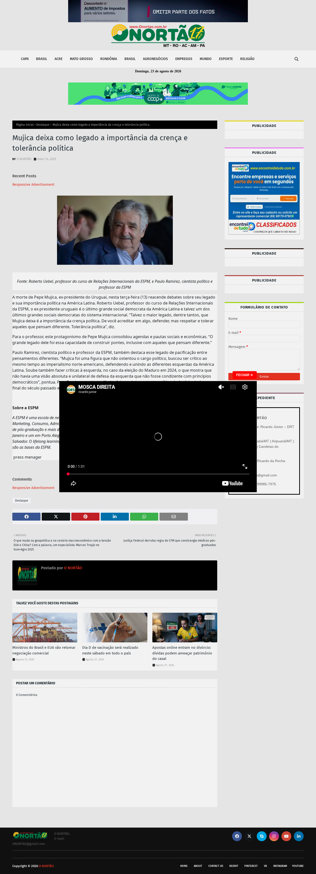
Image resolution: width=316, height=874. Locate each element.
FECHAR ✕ (244, 375)
